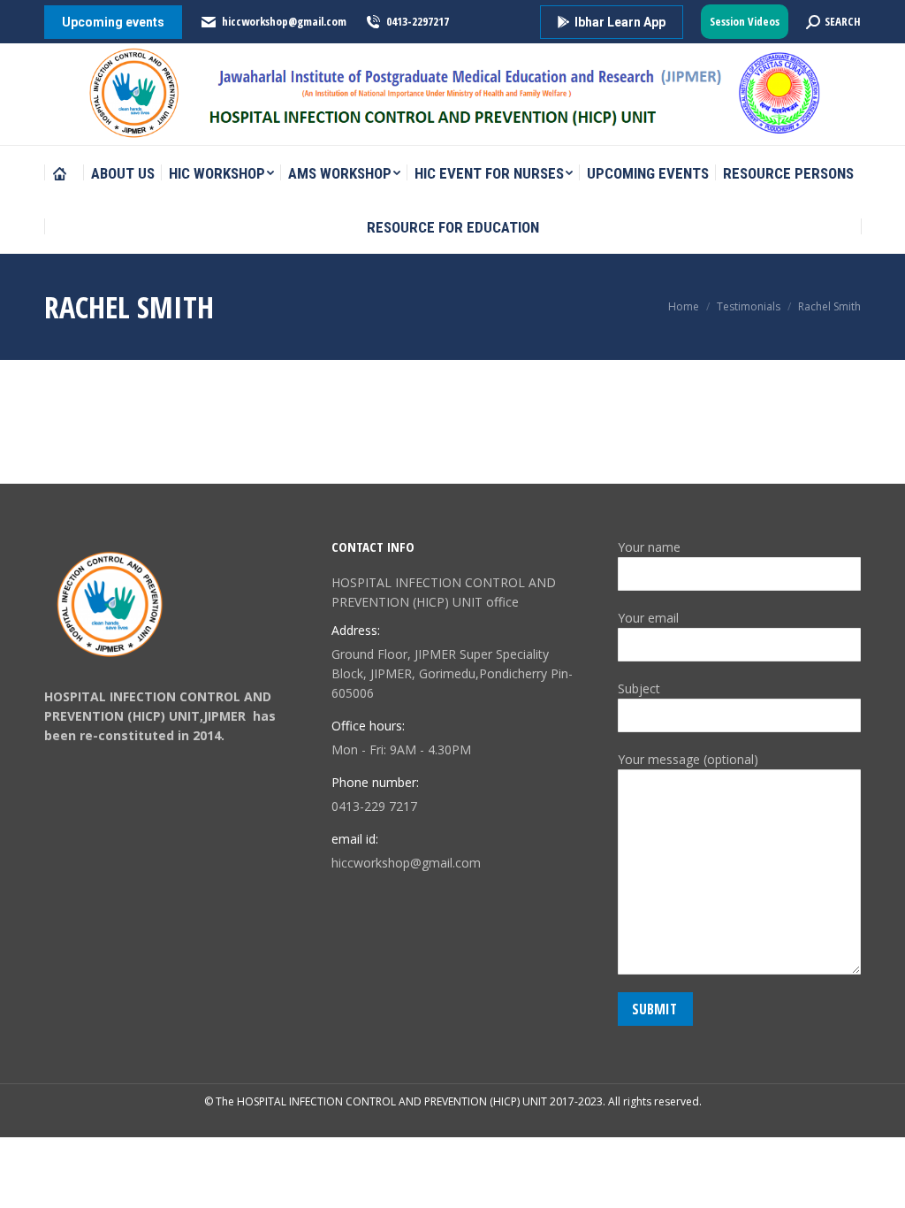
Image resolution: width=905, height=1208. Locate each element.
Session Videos (745, 21)
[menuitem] (64, 174)
